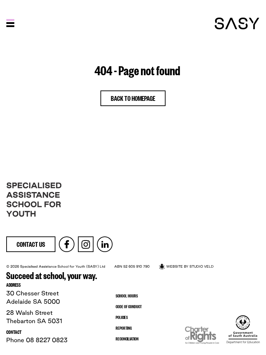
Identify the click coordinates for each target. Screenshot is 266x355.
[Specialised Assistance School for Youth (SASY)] (237, 23)
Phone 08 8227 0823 (37, 340)
